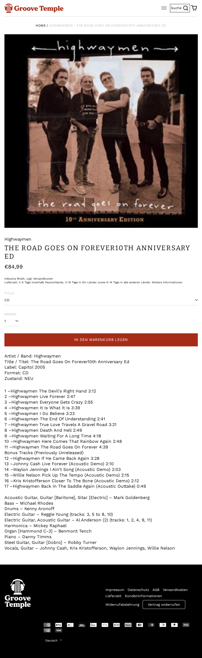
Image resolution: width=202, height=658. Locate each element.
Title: (9, 293)
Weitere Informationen (167, 282)
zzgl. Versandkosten (39, 278)
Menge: (10, 314)
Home (41, 25)
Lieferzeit (113, 596)
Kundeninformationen (143, 596)
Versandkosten (175, 590)
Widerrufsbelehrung (122, 604)
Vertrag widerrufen (164, 604)
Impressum (114, 590)
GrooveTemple (14, 628)
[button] (194, 8)
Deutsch (52, 640)
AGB (155, 590)
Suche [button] (180, 7)
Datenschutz (138, 590)
